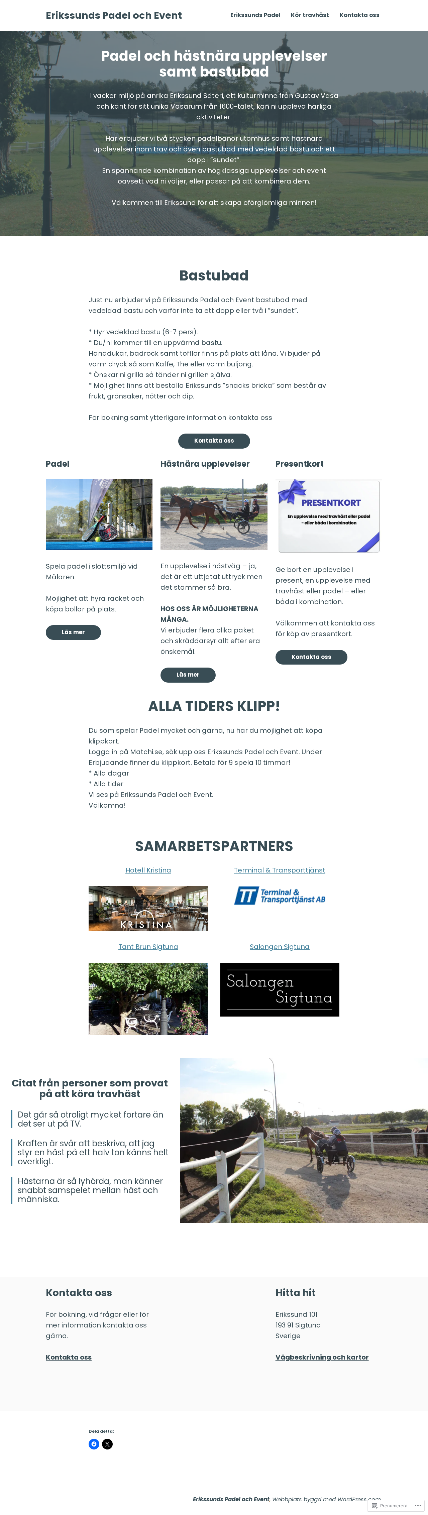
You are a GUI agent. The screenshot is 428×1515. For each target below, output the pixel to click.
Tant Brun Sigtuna (148, 946)
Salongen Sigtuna (280, 946)
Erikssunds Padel (255, 15)
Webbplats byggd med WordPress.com (326, 1499)
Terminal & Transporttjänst (279, 870)
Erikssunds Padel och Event (114, 15)
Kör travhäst (310, 15)
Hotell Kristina (148, 870)
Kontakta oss (360, 15)
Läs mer (73, 632)
